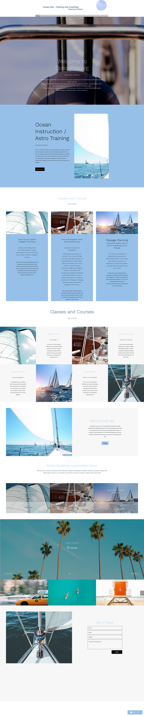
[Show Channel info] (73, 573)
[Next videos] (142, 593)
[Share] (70, 573)
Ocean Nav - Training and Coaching (61, 7)
